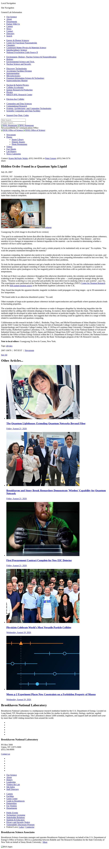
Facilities (10, 796)
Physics (9, 92)
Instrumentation (12, 73)
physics (9, 346)
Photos (9, 137)
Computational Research (16, 106)
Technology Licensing (15, 815)
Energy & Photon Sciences (17, 40)
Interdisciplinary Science (16, 50)
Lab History (11, 151)
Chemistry (10, 45)
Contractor (29, 827)
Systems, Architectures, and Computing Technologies (28, 108)
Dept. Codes (23, 115)
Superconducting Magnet (17, 80)
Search (9, 36)
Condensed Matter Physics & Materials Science (26, 47)
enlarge (48, 227)
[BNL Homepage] (17, 125)
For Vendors (11, 806)
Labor (21, 827)
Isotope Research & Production (19, 90)
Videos (9, 147)
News (8, 29)
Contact (9, 31)
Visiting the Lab (13, 784)
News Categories (13, 154)
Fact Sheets (11, 149)
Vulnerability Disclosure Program (20, 825)
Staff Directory (12, 789)
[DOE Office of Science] (23, 130)
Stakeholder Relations (15, 817)
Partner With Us (13, 24)
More (45, 842)
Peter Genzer (50, 158)
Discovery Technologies (16, 68)
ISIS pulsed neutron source (21, 285)
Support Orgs (12, 115)
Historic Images (18, 142)
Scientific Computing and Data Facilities (23, 111)
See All (4, 355)
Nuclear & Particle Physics (17, 85)
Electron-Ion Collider (15, 99)
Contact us (5, 754)
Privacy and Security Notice (18, 822)
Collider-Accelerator (15, 87)
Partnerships (11, 803)
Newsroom (11, 135)
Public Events (12, 813)
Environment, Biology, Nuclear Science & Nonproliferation (31, 57)
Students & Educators (15, 820)
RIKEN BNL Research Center (19, 94)
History (9, 780)
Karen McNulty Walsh (18, 158)
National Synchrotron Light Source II (22, 52)
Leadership (11, 782)
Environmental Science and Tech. (20, 62)
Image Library (18, 139)
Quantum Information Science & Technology (25, 78)
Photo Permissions (19, 144)
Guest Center (11, 798)
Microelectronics (13, 76)
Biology (9, 59)
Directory (10, 33)
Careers (9, 26)
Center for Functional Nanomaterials (21, 43)
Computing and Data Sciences (19, 104)
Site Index (10, 787)
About (9, 19)
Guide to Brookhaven (15, 801)
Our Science (11, 17)
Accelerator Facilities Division (19, 71)
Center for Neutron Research (93, 283)
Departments (11, 21)
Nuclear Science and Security (18, 64)
